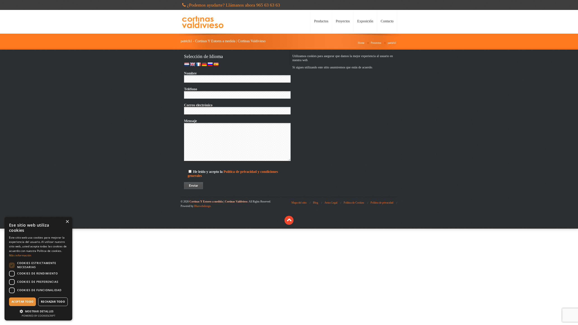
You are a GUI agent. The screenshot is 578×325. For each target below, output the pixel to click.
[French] (198, 64)
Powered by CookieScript (38, 315)
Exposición (365, 21)
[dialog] (38, 268)
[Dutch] (186, 64)
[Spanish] (216, 64)
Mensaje (190, 121)
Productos (321, 21)
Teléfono (190, 89)
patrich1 (392, 42)
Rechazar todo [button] (53, 302)
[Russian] (210, 64)
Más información (20, 255)
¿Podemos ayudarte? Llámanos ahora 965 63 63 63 (233, 4)
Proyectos (343, 21)
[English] (192, 64)
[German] (204, 64)
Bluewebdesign (202, 206)
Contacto (387, 21)
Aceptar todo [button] (23, 302)
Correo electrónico (198, 105)
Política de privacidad (382, 202)
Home (361, 42)
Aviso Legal (330, 202)
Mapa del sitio (299, 202)
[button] (38, 311)
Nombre (190, 73)
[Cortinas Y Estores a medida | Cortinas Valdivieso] (203, 22)
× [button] (67, 221)
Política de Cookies (354, 202)
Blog (315, 202)
